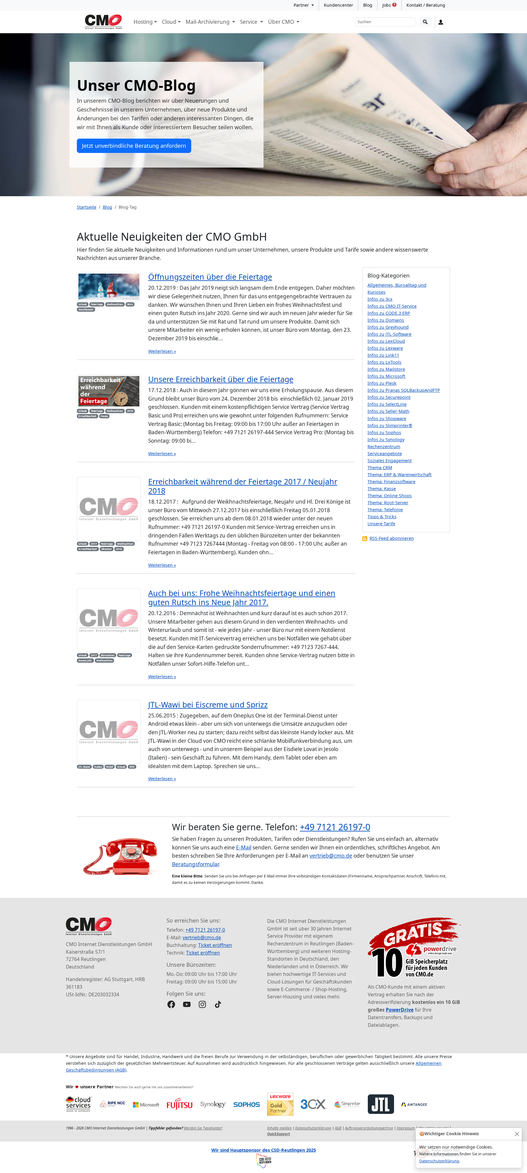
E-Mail (243, 847)
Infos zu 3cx (380, 299)
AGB (338, 1128)
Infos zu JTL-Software (389, 334)
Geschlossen (85, 309)
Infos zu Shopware (386, 418)
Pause (104, 416)
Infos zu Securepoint (388, 397)
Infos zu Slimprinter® (389, 425)
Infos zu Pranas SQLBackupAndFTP (403, 390)
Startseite (86, 207)
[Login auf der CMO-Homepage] (440, 21)
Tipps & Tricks (381, 516)
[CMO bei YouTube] (187, 1004)
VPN (131, 766)
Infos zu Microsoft (386, 376)
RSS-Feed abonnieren (392, 538)
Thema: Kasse (381, 488)
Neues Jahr (85, 660)
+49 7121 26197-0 (335, 827)
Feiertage (97, 304)
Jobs (388, 5)
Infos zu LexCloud (386, 341)
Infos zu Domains (385, 320)
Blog (367, 5)
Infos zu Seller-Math (388, 411)
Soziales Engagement (389, 460)
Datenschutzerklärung (439, 1161)
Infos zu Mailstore (386, 369)
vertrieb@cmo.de (331, 855)
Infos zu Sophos (384, 432)
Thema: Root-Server (387, 502)
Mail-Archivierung (208, 21)
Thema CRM (379, 467)
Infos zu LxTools (384, 362)
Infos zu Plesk (381, 383)
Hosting (143, 21)
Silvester (106, 549)
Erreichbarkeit (87, 416)
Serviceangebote (384, 453)
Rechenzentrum (383, 446)
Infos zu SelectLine (387, 404)
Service (249, 21)
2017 (94, 543)
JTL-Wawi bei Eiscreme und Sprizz (208, 704)
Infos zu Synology (385, 439)
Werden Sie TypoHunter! (203, 1128)
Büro (130, 304)
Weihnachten (115, 304)
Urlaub (82, 304)
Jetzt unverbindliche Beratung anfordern (134, 145)
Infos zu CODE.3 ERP (388, 313)
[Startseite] (103, 22)
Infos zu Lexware (385, 348)
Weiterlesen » (162, 351)
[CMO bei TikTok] (218, 1004)
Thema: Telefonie (385, 509)
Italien (98, 766)
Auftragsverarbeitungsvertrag (369, 1128)
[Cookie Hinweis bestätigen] (517, 1134)
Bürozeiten (107, 655)
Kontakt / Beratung (426, 5)
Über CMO (281, 21)
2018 (130, 411)
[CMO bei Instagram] (202, 1004)
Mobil (109, 766)
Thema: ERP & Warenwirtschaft (399, 474)
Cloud (169, 21)
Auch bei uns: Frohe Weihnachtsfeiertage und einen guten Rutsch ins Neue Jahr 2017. (241, 597)
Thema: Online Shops (389, 495)
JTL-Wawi (84, 766)
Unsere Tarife (381, 523)
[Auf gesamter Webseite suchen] (425, 22)
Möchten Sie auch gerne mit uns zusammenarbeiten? (154, 1087)
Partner (302, 5)
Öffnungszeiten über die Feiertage (210, 276)
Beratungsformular (195, 864)
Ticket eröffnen (215, 945)
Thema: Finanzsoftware (391, 481)
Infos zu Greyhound (388, 327)
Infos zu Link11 (383, 355)
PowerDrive (400, 1009)
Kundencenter (338, 5)
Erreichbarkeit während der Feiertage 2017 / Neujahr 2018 (242, 486)
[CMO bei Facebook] (171, 1004)
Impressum (406, 1128)
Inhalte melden (279, 1128)
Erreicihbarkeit (87, 549)
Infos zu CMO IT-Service (392, 306)
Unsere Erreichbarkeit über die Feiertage (220, 379)
